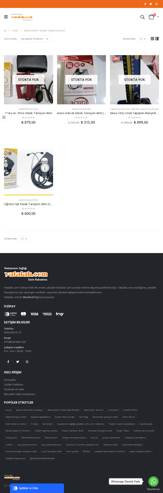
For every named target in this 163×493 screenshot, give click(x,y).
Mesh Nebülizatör (31, 437)
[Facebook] (145, 4)
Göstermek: (129, 38)
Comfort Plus (130, 409)
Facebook (8, 362)
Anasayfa (10, 379)
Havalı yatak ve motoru (18, 430)
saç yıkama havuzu (51, 444)
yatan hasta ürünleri (140, 451)
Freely (34, 423)
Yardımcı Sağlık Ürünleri (144, 109)
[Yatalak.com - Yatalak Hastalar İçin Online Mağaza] (22, 17)
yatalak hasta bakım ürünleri (110, 451)
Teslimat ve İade (14, 389)
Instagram (27, 362)
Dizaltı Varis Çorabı (65, 416)
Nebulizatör (51, 437)
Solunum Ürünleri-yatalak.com (82, 444)
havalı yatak (146, 423)
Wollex (86, 451)
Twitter (18, 362)
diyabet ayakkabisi (40, 416)
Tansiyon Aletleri (28, 109)
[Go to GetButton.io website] (153, 489)
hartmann (47, 423)
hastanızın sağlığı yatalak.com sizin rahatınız (80, 423)
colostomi (113, 409)
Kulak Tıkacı (122, 430)
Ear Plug (83, 416)
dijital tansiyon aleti (16, 416)
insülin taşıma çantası (46, 430)
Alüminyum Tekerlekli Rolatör (64, 409)
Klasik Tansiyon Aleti (72, 430)
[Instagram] (156, 4)
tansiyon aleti (110, 444)
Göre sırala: (10, 38)
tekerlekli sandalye (132, 444)
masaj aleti (11, 437)
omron (94, 437)
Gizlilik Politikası (13, 384)
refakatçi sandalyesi (135, 437)
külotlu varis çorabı (144, 430)
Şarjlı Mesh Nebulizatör (42, 458)
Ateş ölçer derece (94, 409)
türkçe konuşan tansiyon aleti (21, 451)
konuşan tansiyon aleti (100, 430)
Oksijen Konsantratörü (74, 437)
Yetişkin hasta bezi (15, 458)
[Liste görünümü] (157, 38)
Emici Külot (129, 416)
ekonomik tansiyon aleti (105, 416)
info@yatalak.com (15, 341)
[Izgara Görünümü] (152, 38)
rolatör (9, 444)
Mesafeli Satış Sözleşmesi (20, 394)
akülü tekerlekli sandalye (29, 409)
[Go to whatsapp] (153, 481)
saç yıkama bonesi (27, 444)
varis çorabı (72, 451)
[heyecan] (150, 4)
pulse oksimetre (111, 437)
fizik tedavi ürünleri (16, 423)
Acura (9, 409)
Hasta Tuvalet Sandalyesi (122, 423)
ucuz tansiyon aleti (52, 451)
